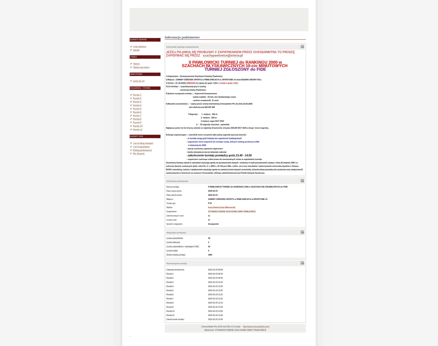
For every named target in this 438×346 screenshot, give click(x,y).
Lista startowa (139, 47)
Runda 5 (137, 109)
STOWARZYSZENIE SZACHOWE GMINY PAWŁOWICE (231, 211)
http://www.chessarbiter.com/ (256, 327)
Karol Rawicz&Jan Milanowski (221, 207)
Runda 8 (137, 119)
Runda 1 (137, 95)
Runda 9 (137, 122)
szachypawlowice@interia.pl (223, 55)
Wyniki (136, 50)
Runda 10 (137, 126)
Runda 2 (137, 98)
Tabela (136, 64)
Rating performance (142, 150)
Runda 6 (137, 112)
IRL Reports (138, 154)
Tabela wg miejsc (141, 67)
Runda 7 (137, 116)
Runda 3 (137, 102)
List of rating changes (143, 143)
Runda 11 (137, 129)
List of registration (141, 147)
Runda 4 (137, 105)
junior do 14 (138, 81)
